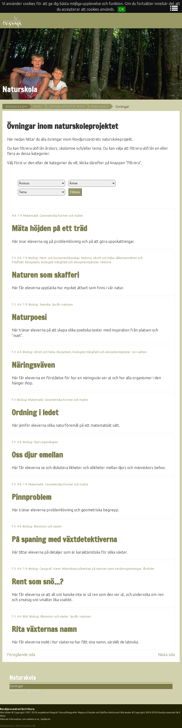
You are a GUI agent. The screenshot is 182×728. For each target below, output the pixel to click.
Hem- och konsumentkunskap (60, 257)
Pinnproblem (31, 496)
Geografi (46, 568)
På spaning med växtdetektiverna (64, 539)
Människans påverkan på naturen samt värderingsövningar (102, 568)
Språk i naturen (62, 304)
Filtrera (75, 192)
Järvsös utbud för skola (67, 107)
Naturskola (100, 107)
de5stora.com (16, 107)
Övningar (16, 686)
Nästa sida (166, 654)
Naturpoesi (29, 316)
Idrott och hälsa (103, 257)
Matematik (30, 215)
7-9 (20, 215)
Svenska (45, 304)
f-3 (14, 257)
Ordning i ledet (35, 412)
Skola (38, 107)
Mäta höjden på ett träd (49, 228)
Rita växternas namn (44, 628)
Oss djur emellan (37, 454)
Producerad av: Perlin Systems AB (17, 725)
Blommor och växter (48, 526)
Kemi (57, 568)
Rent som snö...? (37, 581)
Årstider (149, 568)
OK (121, 9)
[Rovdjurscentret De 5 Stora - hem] (11, 21)
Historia (86, 257)
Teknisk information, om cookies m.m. (20, 719)
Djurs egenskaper (46, 442)
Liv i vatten (139, 352)
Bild (25, 616)
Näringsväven (33, 364)
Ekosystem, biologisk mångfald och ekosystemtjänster (62, 262)
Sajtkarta (45, 719)
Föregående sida (21, 654)
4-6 (14, 215)
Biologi (33, 257)
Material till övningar (25, 692)
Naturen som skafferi (45, 274)
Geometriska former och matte (61, 215)
